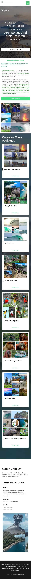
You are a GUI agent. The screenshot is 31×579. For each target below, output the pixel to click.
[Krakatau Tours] (7, 3)
